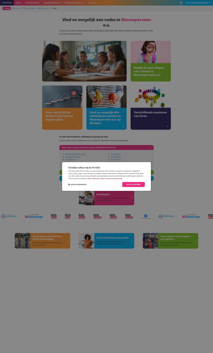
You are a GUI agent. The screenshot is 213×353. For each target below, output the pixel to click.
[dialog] (106, 176)
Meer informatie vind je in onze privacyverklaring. (105, 178)
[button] (77, 184)
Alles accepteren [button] (133, 184)
